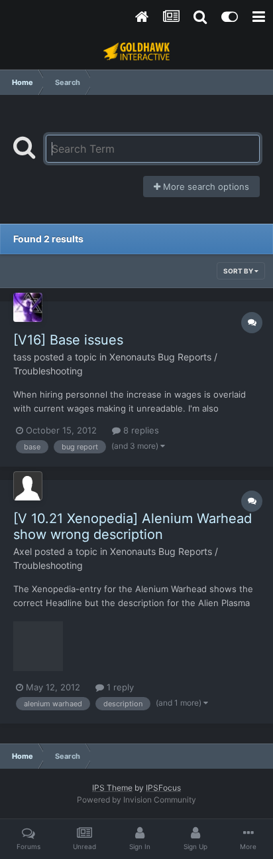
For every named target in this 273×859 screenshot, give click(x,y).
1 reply (119, 687)
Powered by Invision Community (136, 800)
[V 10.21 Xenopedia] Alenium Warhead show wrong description (132, 526)
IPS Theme (112, 788)
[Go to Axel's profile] (27, 486)
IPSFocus (163, 788)
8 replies (140, 430)
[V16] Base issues (68, 340)
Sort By (238, 271)
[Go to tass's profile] (27, 307)
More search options (204, 186)
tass (22, 356)
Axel (22, 551)
